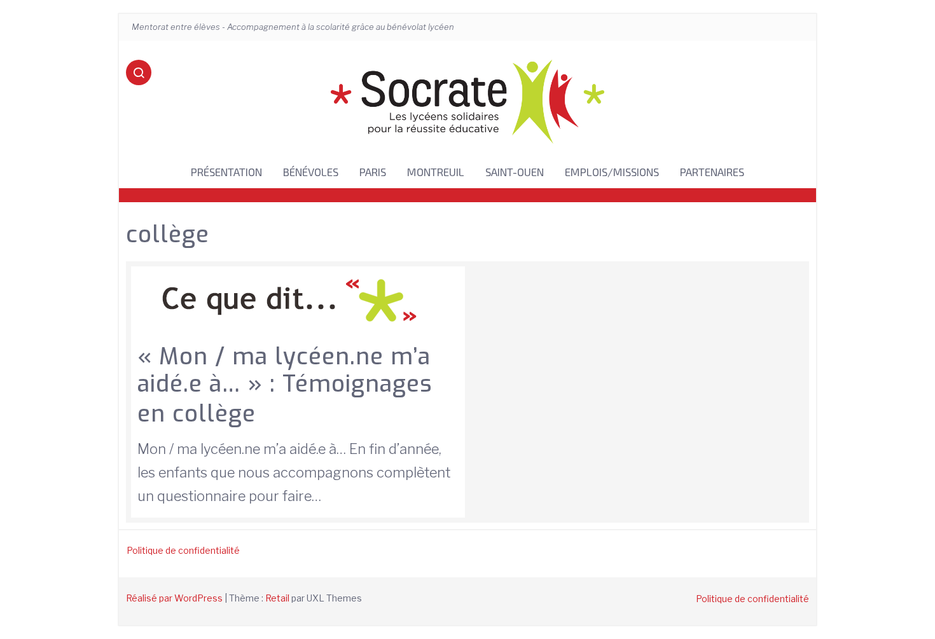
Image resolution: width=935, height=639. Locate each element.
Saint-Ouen (514, 171)
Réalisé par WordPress (174, 598)
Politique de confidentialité (183, 550)
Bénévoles (310, 171)
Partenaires (712, 171)
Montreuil (435, 171)
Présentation (226, 171)
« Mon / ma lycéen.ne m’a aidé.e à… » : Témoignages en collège (285, 385)
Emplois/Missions (612, 171)
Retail (277, 598)
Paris (372, 171)
